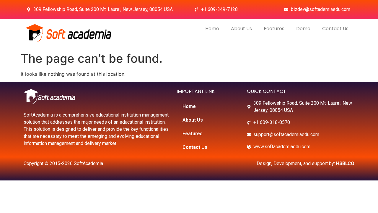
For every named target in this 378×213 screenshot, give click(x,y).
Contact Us (335, 28)
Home (212, 28)
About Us (241, 28)
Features (274, 28)
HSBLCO (345, 163)
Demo (303, 28)
